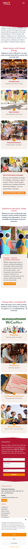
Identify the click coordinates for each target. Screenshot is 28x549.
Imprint (17, 546)
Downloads (4, 515)
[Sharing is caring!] (14, 419)
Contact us (4, 507)
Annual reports (5, 513)
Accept (14, 534)
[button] (25, 519)
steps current (5, 511)
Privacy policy (12, 546)
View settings (14, 543)
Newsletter (4, 509)
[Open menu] (23, 3)
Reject (14, 538)
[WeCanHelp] (14, 327)
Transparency (5, 517)
